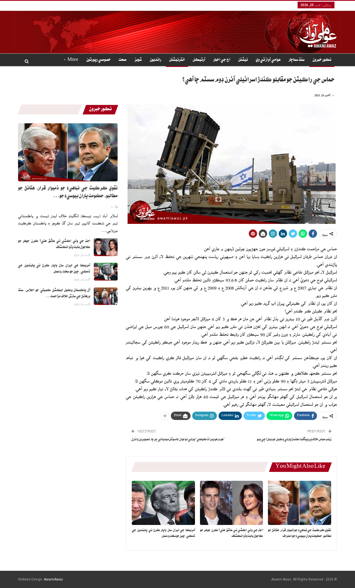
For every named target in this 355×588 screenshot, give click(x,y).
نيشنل (243, 60)
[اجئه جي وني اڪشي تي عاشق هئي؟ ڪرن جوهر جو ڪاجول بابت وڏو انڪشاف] (231, 503)
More (72, 60)
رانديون (155, 60)
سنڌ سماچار (297, 60)
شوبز (138, 60)
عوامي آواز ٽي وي (268, 60)
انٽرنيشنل (177, 60)
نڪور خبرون (322, 60)
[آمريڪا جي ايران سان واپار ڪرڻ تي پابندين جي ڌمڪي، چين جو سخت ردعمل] (163, 503)
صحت (122, 60)
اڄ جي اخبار (221, 60)
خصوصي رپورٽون (98, 60)
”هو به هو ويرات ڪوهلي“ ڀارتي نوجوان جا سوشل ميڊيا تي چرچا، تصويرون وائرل (178, 440)
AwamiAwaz (53, 579)
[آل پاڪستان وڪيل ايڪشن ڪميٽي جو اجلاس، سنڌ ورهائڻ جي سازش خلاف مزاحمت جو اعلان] (106, 296)
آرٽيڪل (199, 60)
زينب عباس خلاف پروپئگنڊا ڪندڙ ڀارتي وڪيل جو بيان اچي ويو (294, 440)
